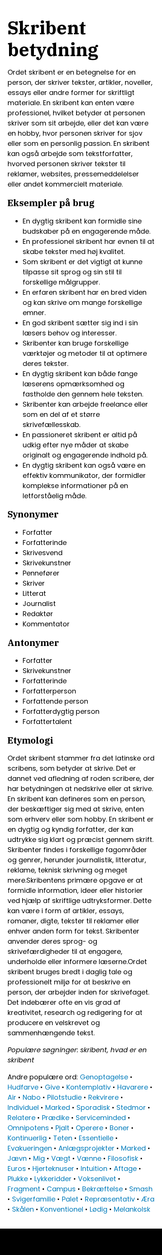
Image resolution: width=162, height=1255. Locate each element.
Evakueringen (30, 1148)
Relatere (21, 1117)
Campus (61, 1189)
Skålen (23, 1209)
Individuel (23, 1107)
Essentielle (96, 1138)
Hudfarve (23, 1087)
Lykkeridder (53, 1178)
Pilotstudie (64, 1097)
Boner (119, 1128)
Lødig (98, 1209)
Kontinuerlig (27, 1138)
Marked (57, 1107)
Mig (39, 1158)
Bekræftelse (102, 1189)
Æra (147, 1199)
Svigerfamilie (33, 1199)
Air (12, 1097)
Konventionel (61, 1209)
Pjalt (62, 1128)
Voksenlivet (97, 1178)
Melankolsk (132, 1209)
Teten (62, 1138)
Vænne (89, 1158)
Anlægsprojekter (86, 1148)
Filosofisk (123, 1158)
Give (52, 1087)
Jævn (17, 1158)
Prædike (55, 1117)
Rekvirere (103, 1097)
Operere (89, 1128)
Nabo (32, 1097)
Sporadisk (93, 1107)
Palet (70, 1199)
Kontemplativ (88, 1087)
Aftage (125, 1168)
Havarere (132, 1087)
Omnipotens (28, 1128)
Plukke (18, 1178)
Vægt (60, 1158)
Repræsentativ (110, 1199)
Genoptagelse (104, 1077)
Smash (141, 1189)
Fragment (24, 1189)
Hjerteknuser (53, 1168)
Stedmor (131, 1107)
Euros (17, 1168)
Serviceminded (101, 1117)
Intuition (94, 1168)
